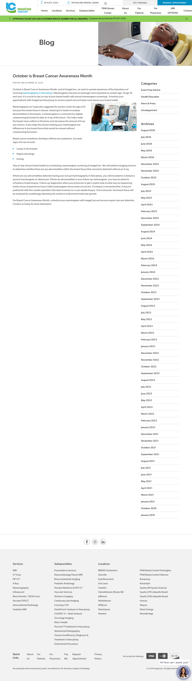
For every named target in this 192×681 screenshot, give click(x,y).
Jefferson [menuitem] (102, 596)
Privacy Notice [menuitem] (98, 656)
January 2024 (148, 272)
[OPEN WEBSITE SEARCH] (105, 3)
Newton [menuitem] (102, 614)
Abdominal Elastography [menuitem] (67, 631)
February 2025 (149, 211)
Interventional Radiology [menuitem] (25, 605)
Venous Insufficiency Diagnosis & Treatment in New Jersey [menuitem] (71, 637)
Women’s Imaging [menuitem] (63, 596)
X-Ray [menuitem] (16, 583)
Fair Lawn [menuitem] (103, 583)
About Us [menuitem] (125, 10)
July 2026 (146, 137)
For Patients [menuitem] (139, 10)
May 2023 (146, 319)
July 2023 (146, 312)
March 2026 (147, 157)
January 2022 (148, 427)
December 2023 (150, 278)
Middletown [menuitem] (104, 601)
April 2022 (147, 407)
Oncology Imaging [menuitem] (64, 618)
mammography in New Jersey (37, 93)
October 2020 (148, 508)
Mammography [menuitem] (21, 588)
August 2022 (148, 380)
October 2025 (148, 177)
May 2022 (146, 400)
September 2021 (150, 454)
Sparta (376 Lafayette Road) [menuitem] (154, 592)
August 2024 (148, 231)
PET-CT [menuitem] (16, 579)
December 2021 (149, 434)
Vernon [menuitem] (143, 601)
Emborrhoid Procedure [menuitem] (66, 644)
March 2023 (147, 332)
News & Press (148, 103)
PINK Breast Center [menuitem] (108, 10)
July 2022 (146, 386)
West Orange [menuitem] (146, 609)
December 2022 (150, 353)
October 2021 (148, 447)
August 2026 (148, 130)
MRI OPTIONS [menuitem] (173, 10)
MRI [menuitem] (15, 570)
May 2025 (146, 197)
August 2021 (148, 461)
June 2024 (146, 238)
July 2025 (146, 191)
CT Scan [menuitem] (17, 575)
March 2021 (147, 494)
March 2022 (147, 413)
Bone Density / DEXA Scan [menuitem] (26, 596)
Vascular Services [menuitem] (63, 592)
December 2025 (150, 164)
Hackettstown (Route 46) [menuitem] (111, 592)
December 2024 (150, 218)
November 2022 (150, 359)
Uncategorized (149, 110)
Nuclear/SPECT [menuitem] (21, 601)
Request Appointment (174, 3)
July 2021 (146, 467)
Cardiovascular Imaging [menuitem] (66, 601)
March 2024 (147, 258)
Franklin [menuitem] (102, 588)
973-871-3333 (51, 3)
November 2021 (150, 440)
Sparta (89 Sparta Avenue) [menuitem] (153, 588)
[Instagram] (95, 542)
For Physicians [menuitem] (155, 10)
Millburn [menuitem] (102, 605)
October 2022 (148, 366)
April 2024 (147, 251)
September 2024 (150, 224)
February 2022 (149, 420)
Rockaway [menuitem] (145, 579)
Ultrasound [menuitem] (18, 592)
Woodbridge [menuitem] (146, 614)
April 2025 (147, 204)
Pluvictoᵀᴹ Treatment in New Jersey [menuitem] (72, 627)
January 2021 (148, 501)
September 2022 (150, 373)
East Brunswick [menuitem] (106, 579)
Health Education (150, 96)
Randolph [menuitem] (145, 583)
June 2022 (146, 393)
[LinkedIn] (103, 542)
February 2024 (149, 265)
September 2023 (150, 299)
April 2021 (146, 488)
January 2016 (148, 515)
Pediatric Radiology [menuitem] (64, 583)
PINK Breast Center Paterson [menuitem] (154, 575)
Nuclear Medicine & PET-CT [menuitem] (68, 588)
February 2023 (149, 339)
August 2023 (148, 305)
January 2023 (148, 346)
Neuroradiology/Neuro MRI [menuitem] (68, 575)
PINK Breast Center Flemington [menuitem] (155, 570)
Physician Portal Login (85, 3)
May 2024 (146, 245)
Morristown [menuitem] (104, 609)
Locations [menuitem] (57, 10)
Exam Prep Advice (150, 89)
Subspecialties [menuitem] (87, 10)
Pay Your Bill (140, 3)
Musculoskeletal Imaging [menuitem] (67, 579)
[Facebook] (87, 542)
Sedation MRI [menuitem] (20, 609)
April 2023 (147, 326)
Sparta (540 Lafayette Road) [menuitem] (154, 596)
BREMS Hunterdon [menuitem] (107, 570)
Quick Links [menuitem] (16, 655)
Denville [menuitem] (102, 575)
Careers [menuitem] (188, 10)
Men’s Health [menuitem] (61, 622)
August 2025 (148, 184)
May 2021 (146, 481)
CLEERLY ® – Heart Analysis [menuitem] (68, 614)
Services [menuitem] (70, 10)
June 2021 (146, 474)
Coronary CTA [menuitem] (61, 605)
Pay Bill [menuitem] (66, 656)
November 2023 (150, 285)
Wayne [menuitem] (143, 605)
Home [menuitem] (44, 10)
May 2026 (146, 150)
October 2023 (148, 292)
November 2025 (150, 170)
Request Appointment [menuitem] (79, 656)
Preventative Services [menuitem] (65, 570)
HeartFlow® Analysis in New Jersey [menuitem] (72, 609)
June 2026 (146, 143)
